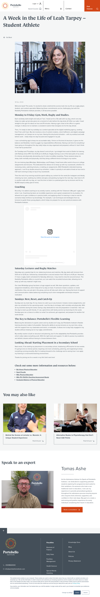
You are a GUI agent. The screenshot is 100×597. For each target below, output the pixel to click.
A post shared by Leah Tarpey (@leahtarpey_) (50, 262)
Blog (70, 547)
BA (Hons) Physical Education (26, 369)
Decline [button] (85, 592)
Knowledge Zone (74, 542)
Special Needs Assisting (51, 572)
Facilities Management (50, 560)
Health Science (51, 566)
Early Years (50, 554)
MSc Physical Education (24, 375)
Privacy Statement (74, 561)
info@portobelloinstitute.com (15, 569)
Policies (71, 556)
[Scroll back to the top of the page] (3, 530)
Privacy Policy (76, 583)
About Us (71, 552)
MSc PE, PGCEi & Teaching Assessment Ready (32, 377)
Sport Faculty (21, 372)
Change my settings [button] (67, 592)
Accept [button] (77, 592)
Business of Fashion (50, 548)
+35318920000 (10, 565)
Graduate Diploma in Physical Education (30, 380)
